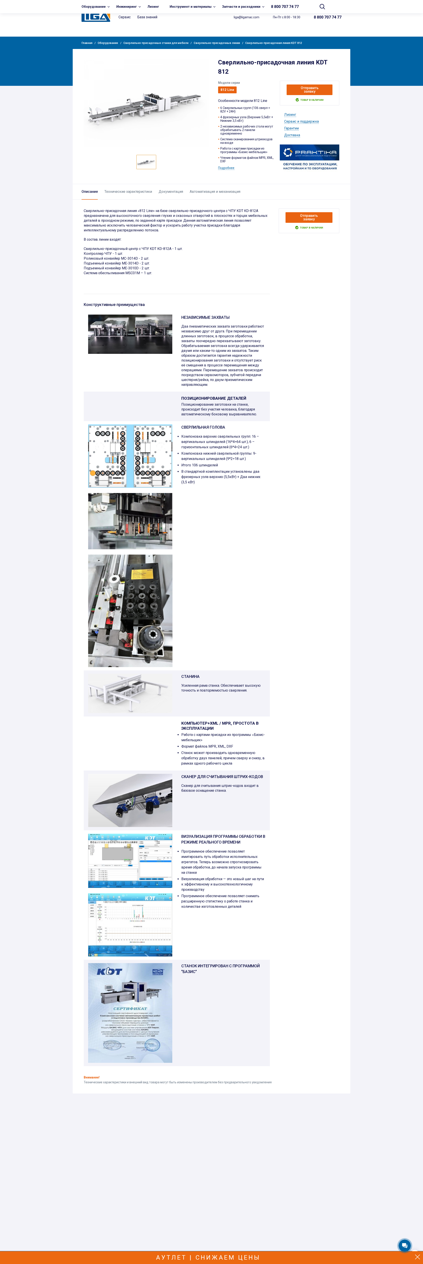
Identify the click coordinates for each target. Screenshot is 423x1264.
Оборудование (94, 7)
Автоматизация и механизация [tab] (215, 191)
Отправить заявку (310, 90)
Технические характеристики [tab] (128, 191)
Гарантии (291, 128)
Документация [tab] (171, 191)
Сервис (125, 17)
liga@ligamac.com (246, 17)
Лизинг (153, 7)
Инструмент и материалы (191, 7)
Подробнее (226, 168)
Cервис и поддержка (301, 121)
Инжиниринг (126, 7)
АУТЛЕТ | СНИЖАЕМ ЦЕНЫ (208, 1257)
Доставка (292, 135)
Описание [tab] (90, 191)
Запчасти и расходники (241, 7)
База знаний (147, 17)
